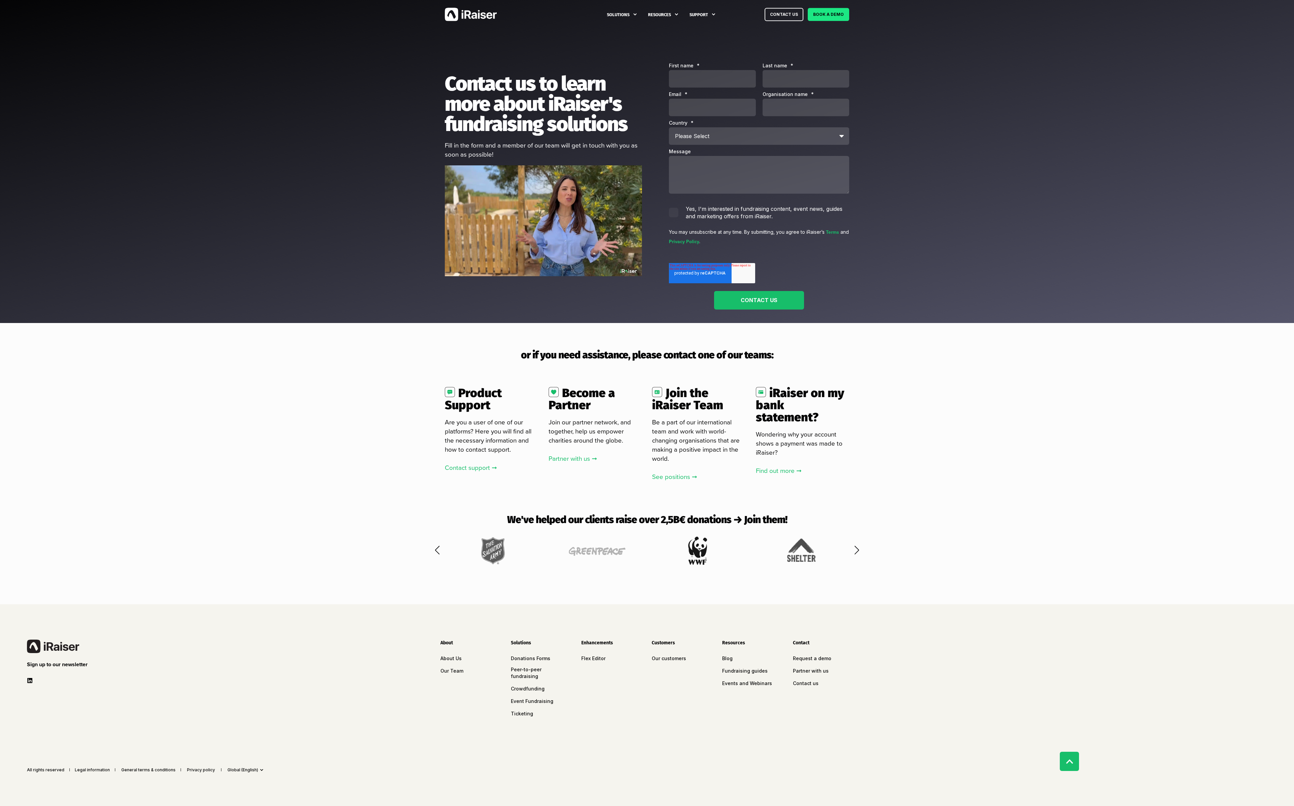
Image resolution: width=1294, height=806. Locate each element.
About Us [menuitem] (451, 658)
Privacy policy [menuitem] (201, 770)
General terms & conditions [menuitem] (148, 770)
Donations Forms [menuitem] (530, 658)
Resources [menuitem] (659, 14)
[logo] (53, 646)
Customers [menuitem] (663, 643)
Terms (832, 232)
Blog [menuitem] (727, 658)
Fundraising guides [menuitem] (745, 671)
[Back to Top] (1069, 761)
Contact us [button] (784, 14)
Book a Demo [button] (828, 14)
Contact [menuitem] (801, 643)
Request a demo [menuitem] (812, 658)
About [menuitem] (446, 643)
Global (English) (242, 769)
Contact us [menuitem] (806, 683)
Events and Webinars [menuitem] (747, 683)
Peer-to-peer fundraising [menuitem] (526, 673)
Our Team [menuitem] (451, 671)
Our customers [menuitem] (669, 658)
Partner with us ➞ (573, 458)
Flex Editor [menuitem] (593, 658)
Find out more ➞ (779, 471)
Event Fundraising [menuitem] (532, 701)
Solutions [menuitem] (618, 14)
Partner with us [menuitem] (811, 671)
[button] (437, 550)
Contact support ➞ (471, 468)
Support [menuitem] (698, 14)
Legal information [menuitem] (92, 770)
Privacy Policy (684, 241)
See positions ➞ (674, 477)
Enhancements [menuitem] (597, 643)
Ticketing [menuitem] (522, 713)
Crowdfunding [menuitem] (528, 688)
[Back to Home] (471, 14)
